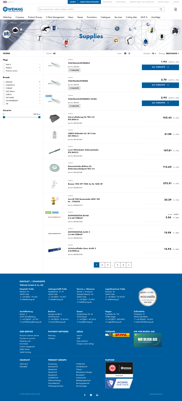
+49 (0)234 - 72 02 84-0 (59, 319)
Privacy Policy (163, 2)
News (70, 17)
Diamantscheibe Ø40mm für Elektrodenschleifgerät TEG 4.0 (81, 167)
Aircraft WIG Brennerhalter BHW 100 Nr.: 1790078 (84, 200)
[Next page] (129, 265)
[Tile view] (125, 53)
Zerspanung (52, 364)
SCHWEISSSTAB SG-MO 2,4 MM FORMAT (78, 216)
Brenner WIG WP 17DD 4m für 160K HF (85, 184)
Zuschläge (155, 17)
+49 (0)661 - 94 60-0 (29, 297)
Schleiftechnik (53, 377)
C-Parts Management (55, 17)
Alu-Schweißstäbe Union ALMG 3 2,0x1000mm (82, 249)
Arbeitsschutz (81, 377)
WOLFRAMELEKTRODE (78, 81)
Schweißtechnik (54, 383)
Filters (6, 53)
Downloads (24, 343)
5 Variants (74, 106)
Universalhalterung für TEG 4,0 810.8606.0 (81, 118)
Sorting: (162, 53)
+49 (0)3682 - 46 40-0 (144, 319)
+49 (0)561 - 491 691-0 (87, 319)
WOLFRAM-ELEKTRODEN (79, 63)
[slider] (4, 117)
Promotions (92, 17)
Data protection (82, 341)
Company (20, 17)
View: (119, 53)
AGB (78, 338)
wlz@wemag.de (113, 299)
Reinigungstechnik (82, 383)
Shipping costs (25, 341)
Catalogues (106, 17)
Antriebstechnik (81, 366)
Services (118, 17)
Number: (147, 53)
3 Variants (74, 88)
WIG (38, 23)
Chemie (79, 369)
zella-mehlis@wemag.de (144, 322)
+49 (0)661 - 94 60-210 (116, 297)
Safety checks (24, 349)
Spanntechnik (53, 366)
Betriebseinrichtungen (84, 372)
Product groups (57, 360)
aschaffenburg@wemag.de (31, 322)
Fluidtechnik (80, 364)
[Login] (175, 9)
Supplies (70, 59)
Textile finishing (25, 352)
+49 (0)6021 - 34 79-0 (29, 319)
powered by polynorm (156, 394)
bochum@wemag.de (57, 322)
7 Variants (74, 70)
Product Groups (35, 17)
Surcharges (121, 2)
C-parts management (27, 346)
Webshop (14, 23)
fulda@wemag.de (28, 299)
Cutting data (131, 17)
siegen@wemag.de (114, 322)
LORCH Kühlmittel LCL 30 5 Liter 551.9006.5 (82, 134)
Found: (49, 53)
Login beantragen (89, 2)
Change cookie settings (85, 343)
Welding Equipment (26, 23)
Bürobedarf (80, 375)
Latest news (24, 364)
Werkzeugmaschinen (55, 386)
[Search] (161, 9)
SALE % (144, 17)
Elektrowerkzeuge (54, 380)
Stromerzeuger (81, 386)
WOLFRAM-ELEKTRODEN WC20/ (82, 99)
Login (73, 2)
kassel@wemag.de (85, 322)
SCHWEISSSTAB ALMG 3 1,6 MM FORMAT (79, 233)
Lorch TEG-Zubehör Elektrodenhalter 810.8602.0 (83, 151)
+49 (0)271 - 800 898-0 (116, 319)
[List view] (129, 53)
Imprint (176, 2)
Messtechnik (52, 369)
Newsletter (107, 2)
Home (5, 23)
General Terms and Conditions (142, 2)
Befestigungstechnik (83, 380)
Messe (80, 17)
